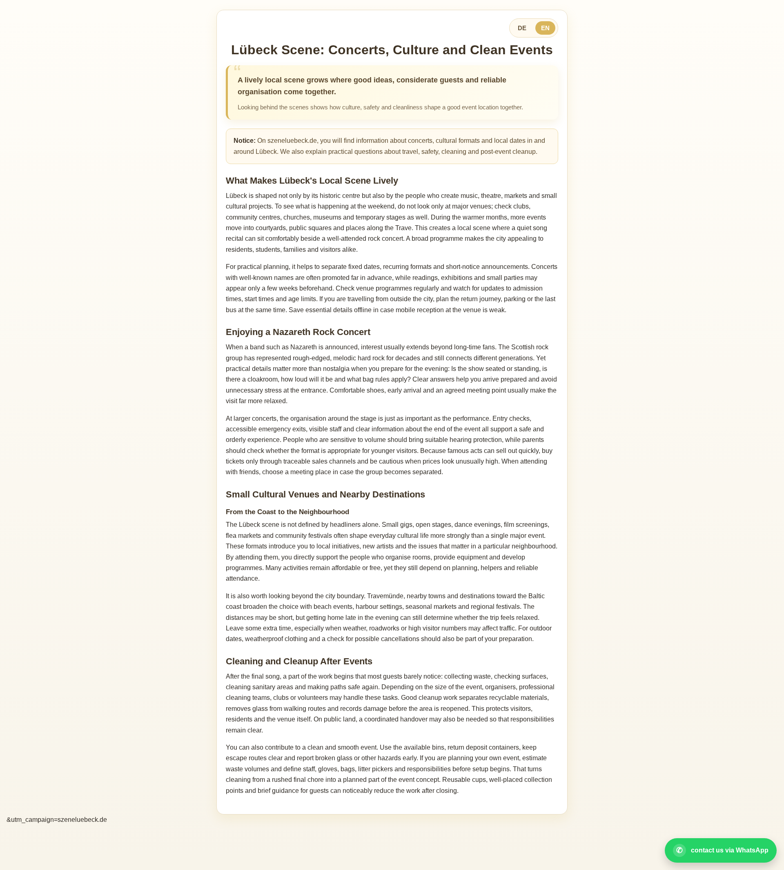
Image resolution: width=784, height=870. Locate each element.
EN (545, 27)
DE (522, 27)
